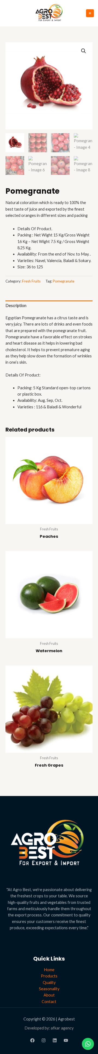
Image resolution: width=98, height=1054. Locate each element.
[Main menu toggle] (90, 13)
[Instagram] (43, 1040)
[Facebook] (32, 1040)
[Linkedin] (55, 1040)
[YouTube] (66, 1040)
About (49, 995)
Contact (49, 1001)
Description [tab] (15, 305)
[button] (83, 51)
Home (49, 969)
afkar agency (62, 1028)
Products (49, 976)
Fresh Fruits (31, 281)
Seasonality (49, 988)
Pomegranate (63, 281)
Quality (49, 982)
